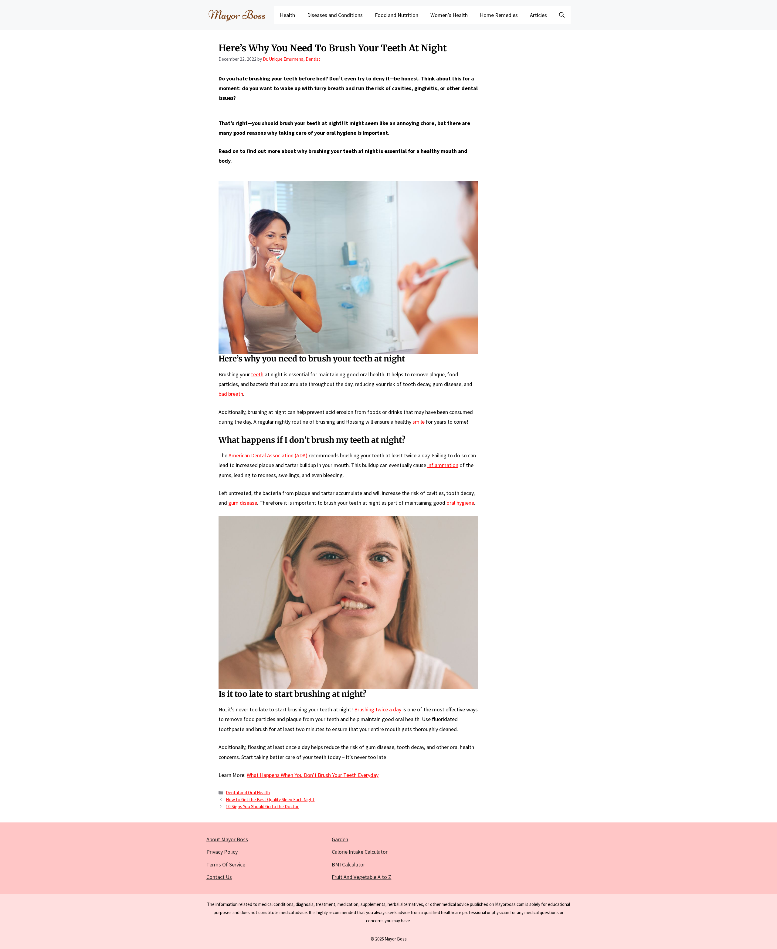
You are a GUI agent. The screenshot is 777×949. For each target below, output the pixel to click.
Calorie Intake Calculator (360, 851)
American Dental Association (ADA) (268, 455)
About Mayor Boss (227, 839)
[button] (562, 15)
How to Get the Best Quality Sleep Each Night (270, 799)
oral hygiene (460, 502)
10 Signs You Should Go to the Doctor (262, 806)
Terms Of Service (225, 864)
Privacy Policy (222, 851)
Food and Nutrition (396, 15)
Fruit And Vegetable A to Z (361, 876)
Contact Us (219, 876)
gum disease (242, 502)
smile (418, 421)
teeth (257, 374)
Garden (340, 839)
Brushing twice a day (377, 709)
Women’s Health (449, 15)
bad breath (231, 393)
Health (287, 15)
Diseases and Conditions (335, 15)
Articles (538, 15)
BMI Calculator (348, 864)
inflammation (442, 465)
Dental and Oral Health (248, 792)
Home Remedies (499, 15)
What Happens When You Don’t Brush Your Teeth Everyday (312, 774)
